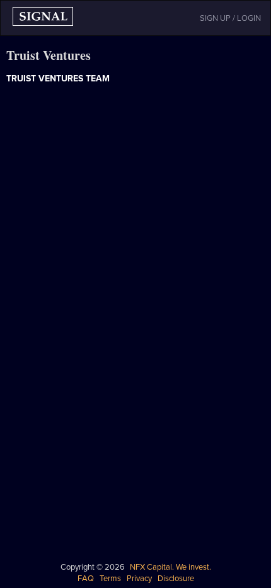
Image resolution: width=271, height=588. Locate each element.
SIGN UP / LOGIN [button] (230, 18)
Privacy (139, 578)
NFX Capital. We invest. (170, 567)
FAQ (86, 578)
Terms (110, 578)
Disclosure (176, 578)
